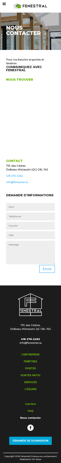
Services (30, 382)
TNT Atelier (36, 459)
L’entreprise (30, 354)
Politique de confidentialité (43, 456)
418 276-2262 (14, 175)
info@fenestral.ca (17, 182)
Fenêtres (30, 361)
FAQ (30, 410)
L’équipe (30, 389)
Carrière (30, 404)
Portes (30, 368)
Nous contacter (30, 417)
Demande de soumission (30, 440)
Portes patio (30, 375)
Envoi (47, 269)
